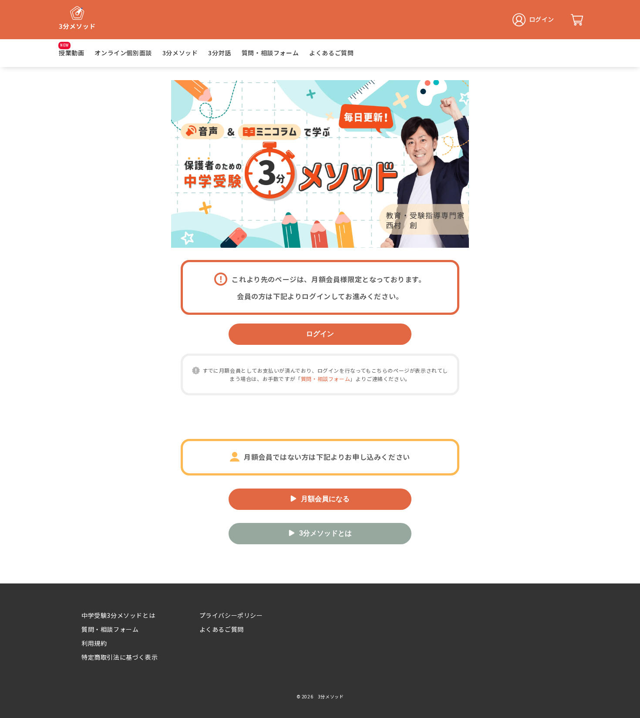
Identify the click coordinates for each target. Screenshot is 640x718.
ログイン (320, 333)
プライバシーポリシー (231, 615)
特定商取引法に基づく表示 (119, 657)
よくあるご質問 (331, 52)
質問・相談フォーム (270, 52)
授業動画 (71, 52)
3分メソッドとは (325, 533)
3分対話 (219, 52)
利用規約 (94, 643)
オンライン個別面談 (123, 52)
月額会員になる (325, 498)
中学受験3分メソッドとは (118, 615)
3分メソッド (180, 52)
